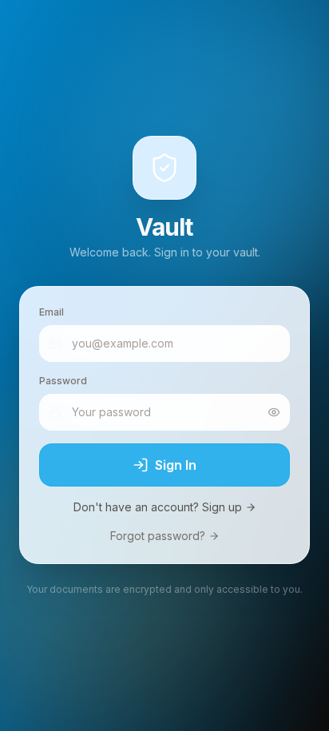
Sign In (175, 465)
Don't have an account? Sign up (157, 507)
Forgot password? (157, 535)
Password (63, 381)
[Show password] (274, 412)
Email (51, 312)
